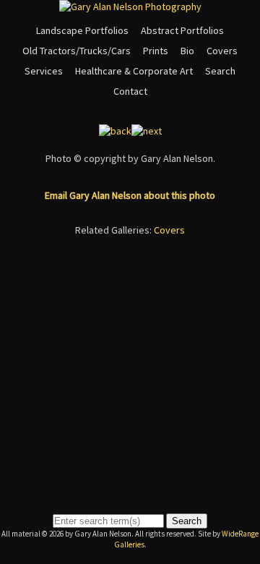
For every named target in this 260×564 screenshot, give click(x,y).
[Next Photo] (146, 130)
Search (220, 70)
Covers (222, 50)
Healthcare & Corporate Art (134, 70)
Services (44, 70)
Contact (130, 91)
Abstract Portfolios (182, 30)
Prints (155, 50)
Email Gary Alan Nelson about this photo (130, 195)
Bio (187, 50)
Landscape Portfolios (82, 30)
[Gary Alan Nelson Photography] (130, 6)
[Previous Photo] (115, 130)
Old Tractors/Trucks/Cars (76, 50)
